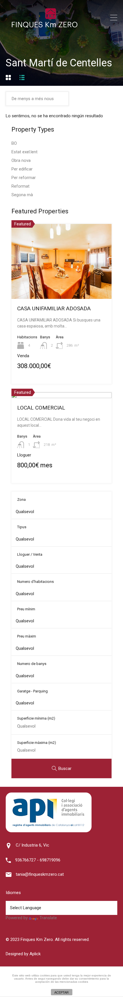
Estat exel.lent (24, 151)
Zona (21, 499)
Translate (48, 917)
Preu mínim (26, 609)
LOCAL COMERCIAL (41, 407)
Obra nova (21, 160)
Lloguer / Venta (29, 554)
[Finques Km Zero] (44, 26)
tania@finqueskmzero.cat (40, 874)
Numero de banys (31, 664)
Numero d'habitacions (35, 581)
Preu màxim (26, 636)
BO (14, 143)
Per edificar (22, 169)
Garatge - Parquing (32, 691)
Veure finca (61, 283)
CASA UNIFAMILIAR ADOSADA (54, 308)
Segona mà (22, 194)
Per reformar (23, 177)
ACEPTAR (61, 992)
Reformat (20, 186)
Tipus (21, 527)
